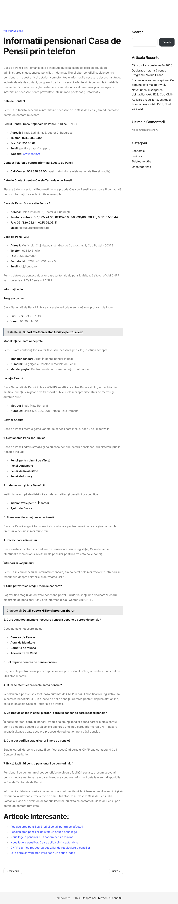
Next (115, 871)
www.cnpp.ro (32, 153)
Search (138, 32)
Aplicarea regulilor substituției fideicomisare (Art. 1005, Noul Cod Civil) (151, 104)
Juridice (137, 156)
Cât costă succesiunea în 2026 (152, 65)
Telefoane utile (13, 31)
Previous (14, 871)
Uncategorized (141, 167)
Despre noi (89, 898)
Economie (138, 151)
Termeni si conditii (110, 898)
